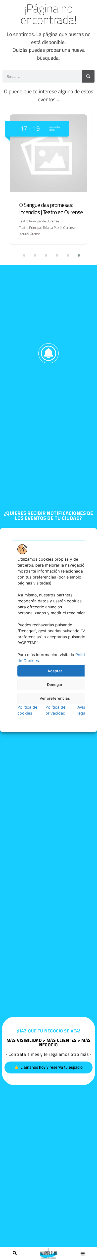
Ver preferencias (55, 698)
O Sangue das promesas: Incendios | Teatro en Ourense (51, 208)
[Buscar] (15, 1254)
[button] (82, 1253)
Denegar (54, 684)
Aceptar (55, 670)
